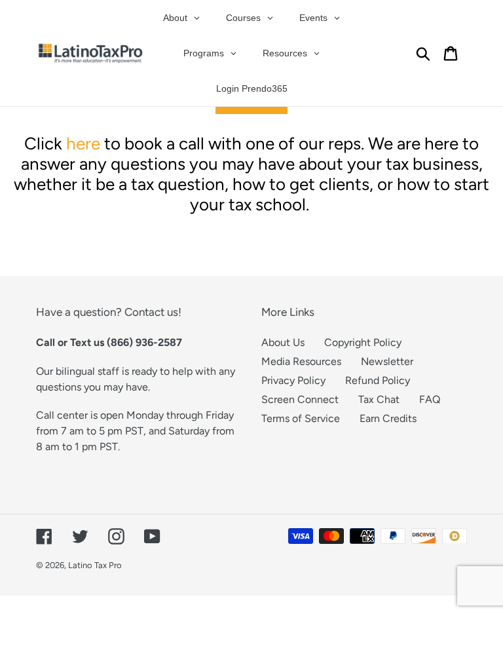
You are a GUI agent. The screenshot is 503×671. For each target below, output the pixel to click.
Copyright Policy (362, 342)
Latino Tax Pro (95, 565)
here (83, 143)
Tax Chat (379, 399)
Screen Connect (300, 399)
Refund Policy (377, 380)
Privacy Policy (293, 380)
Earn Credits (388, 418)
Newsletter (387, 361)
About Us (283, 342)
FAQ (429, 399)
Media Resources (301, 361)
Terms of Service (300, 418)
